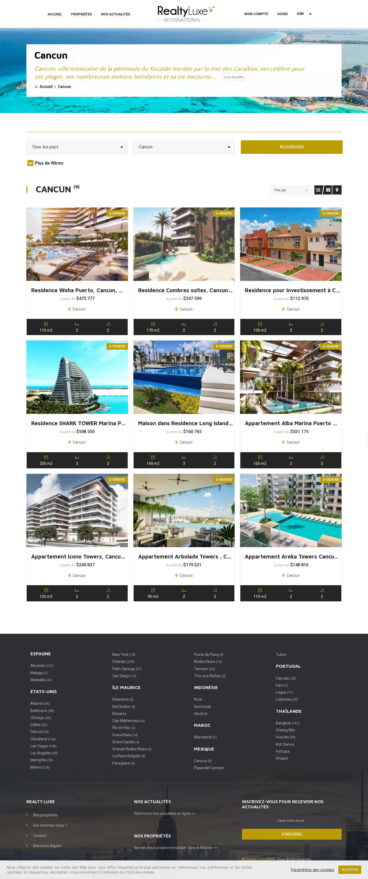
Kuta (198, 699)
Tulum (281, 654)
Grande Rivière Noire (132, 749)
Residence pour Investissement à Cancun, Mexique (293, 290)
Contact (40, 835)
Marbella (41, 680)
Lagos (284, 692)
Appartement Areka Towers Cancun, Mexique (293, 556)
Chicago (40, 718)
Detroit (39, 732)
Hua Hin (286, 737)
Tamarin (204, 669)
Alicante (41, 665)
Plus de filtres (49, 163)
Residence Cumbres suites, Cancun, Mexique (186, 290)
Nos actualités (115, 14)
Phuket (282, 758)
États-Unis (43, 691)
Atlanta (40, 703)
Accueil (54, 14)
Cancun (203, 761)
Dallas (38, 725)
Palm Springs (127, 669)
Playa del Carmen (209, 768)
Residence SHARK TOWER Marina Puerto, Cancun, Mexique (79, 423)
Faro (282, 685)
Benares (119, 713)
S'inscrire (292, 834)
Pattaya (282, 751)
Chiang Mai (285, 730)
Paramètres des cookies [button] (312, 869)
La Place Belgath (128, 756)
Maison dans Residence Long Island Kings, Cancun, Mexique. (186, 423)
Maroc (202, 725)
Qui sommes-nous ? (50, 825)
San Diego (124, 676)
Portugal (288, 666)
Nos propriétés (45, 815)
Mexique (204, 749)
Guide (282, 14)
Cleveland (43, 739)
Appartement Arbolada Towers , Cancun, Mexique (186, 556)
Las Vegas (43, 746)
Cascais (286, 678)
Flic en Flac (123, 727)
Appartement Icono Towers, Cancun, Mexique (79, 556)
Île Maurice (126, 687)
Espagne (40, 653)
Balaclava (123, 699)
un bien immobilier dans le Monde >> (186, 848)
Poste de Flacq (209, 654)
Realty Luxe (256, 859)
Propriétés (81, 14)
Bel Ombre (123, 706)
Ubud (201, 713)
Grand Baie (125, 735)
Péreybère (123, 763)
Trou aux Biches (210, 676)
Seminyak (202, 706)
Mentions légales (47, 846)
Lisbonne (287, 699)
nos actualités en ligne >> (174, 813)
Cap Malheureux (128, 720)
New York (123, 654)
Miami (40, 767)
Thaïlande (289, 711)
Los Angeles (44, 753)
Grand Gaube (125, 742)
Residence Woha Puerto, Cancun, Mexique (79, 290)
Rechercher (292, 147)
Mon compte (256, 14)
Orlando (123, 661)
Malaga (39, 673)
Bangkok (287, 723)
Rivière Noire (208, 661)
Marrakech (205, 737)
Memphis (41, 760)
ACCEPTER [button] (350, 870)
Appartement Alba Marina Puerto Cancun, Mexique (293, 423)
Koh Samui (285, 744)
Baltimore (42, 710)
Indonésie (206, 687)
